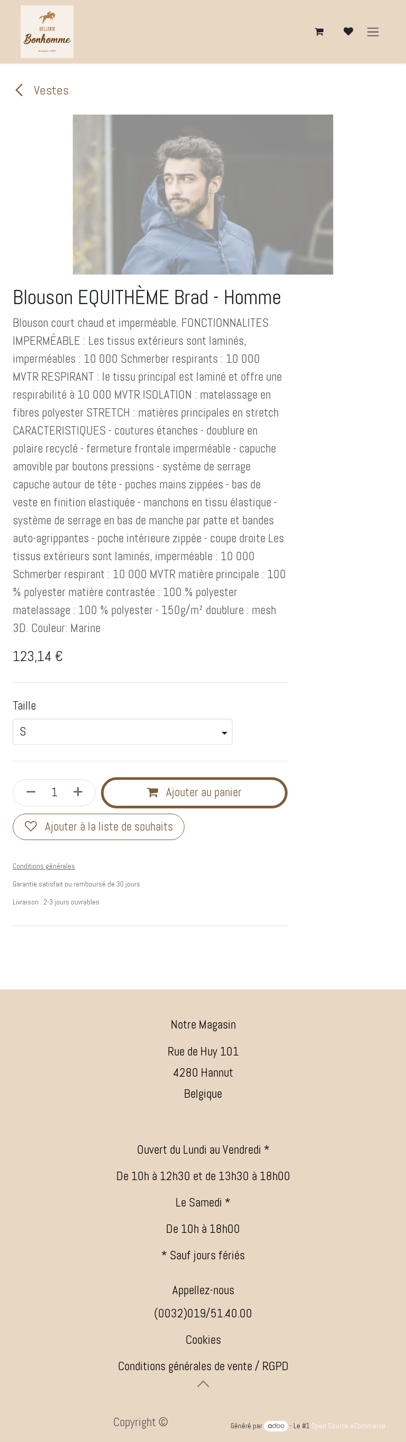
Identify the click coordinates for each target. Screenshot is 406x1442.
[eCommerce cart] (319, 32)
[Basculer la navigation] (373, 32)
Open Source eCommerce (348, 1425)
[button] (203, 1384)
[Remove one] (27, 792)
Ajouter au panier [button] (202, 792)
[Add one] (81, 792)
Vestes (50, 90)
